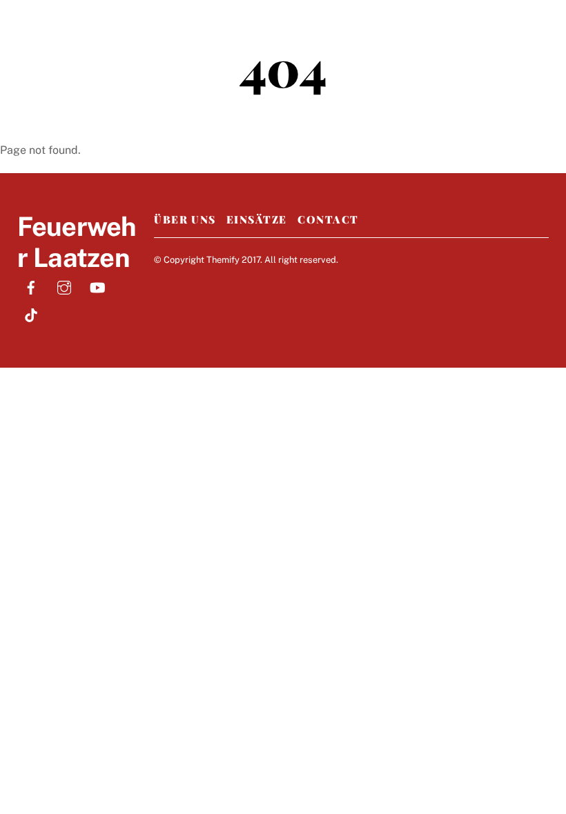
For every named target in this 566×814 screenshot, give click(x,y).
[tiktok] (31, 313)
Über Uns (184, 219)
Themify (223, 260)
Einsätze (256, 219)
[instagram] (64, 286)
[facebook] (31, 286)
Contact (328, 219)
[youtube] (97, 286)
